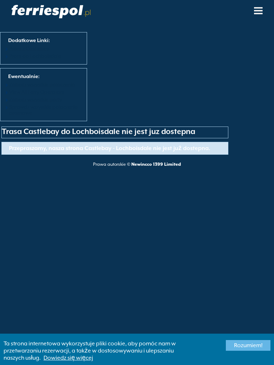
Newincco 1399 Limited (156, 164)
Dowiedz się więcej (68, 358)
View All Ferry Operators (36, 92)
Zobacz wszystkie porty (35, 99)
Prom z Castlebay (29, 48)
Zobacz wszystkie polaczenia (42, 84)
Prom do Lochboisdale (35, 56)
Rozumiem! (248, 345)
